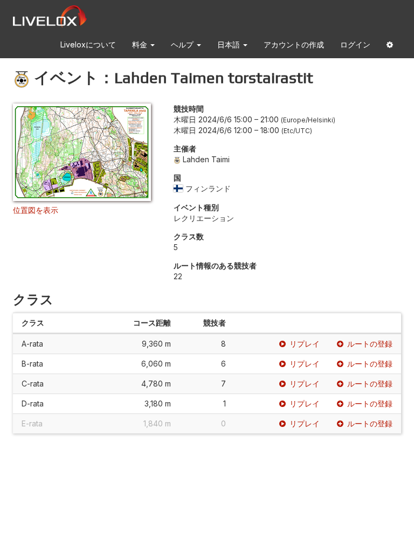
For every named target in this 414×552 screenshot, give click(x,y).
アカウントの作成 (294, 44)
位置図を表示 (35, 210)
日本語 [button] (229, 44)
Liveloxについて (88, 44)
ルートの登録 (369, 343)
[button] (389, 46)
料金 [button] (140, 44)
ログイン (355, 44)
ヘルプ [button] (183, 44)
